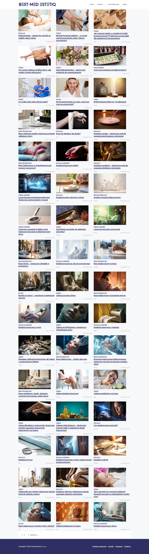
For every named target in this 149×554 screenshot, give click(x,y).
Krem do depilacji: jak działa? (68, 134)
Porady (58, 33)
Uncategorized (99, 67)
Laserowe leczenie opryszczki (107, 229)
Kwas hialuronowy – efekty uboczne (71, 359)
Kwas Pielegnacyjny (113, 4)
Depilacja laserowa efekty (67, 165)
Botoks (92, 4)
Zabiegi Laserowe (24, 195)
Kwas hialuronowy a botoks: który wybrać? (36, 526)
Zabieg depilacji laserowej (67, 393)
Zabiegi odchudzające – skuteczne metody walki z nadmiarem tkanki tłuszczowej (71, 427)
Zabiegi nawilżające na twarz (106, 393)
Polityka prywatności (99, 546)
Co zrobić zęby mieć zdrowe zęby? (33, 102)
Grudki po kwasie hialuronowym (107, 197)
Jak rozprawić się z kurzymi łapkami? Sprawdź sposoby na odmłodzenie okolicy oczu (112, 494)
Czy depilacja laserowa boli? (106, 425)
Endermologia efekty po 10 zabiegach (110, 102)
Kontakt (111, 546)
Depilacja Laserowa (62, 163)
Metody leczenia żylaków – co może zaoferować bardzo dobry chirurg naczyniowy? (71, 38)
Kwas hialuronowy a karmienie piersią (110, 295)
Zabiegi (125, 4)
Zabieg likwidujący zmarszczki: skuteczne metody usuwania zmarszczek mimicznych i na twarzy (36, 427)
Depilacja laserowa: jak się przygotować (73, 264)
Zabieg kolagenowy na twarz (68, 526)
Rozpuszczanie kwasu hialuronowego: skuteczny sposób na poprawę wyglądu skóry (110, 361)
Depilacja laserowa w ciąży (29, 327)
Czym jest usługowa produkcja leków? (110, 70)
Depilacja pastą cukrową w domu (70, 197)
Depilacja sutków (101, 460)
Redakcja (127, 546)
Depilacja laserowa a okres (105, 526)
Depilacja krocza (25, 460)
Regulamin (119, 546)
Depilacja (99, 4)
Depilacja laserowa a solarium (106, 327)
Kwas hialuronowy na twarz (105, 264)
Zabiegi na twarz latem (66, 295)
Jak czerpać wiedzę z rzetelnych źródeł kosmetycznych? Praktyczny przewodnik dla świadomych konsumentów (111, 35)
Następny (34, 535)
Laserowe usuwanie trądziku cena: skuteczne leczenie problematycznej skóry (34, 231)
